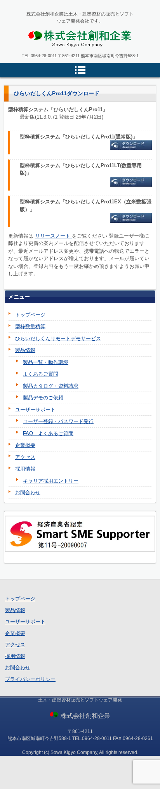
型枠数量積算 (30, 326)
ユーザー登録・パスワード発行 (58, 421)
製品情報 (25, 350)
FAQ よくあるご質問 (48, 433)
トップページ (30, 315)
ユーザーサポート (35, 410)
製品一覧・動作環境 (45, 362)
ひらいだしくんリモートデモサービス (58, 338)
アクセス (25, 457)
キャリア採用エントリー (50, 481)
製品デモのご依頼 (43, 398)
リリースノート (53, 236)
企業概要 (25, 445)
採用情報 (25, 469)
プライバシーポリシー (30, 679)
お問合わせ (27, 492)
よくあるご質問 (40, 374)
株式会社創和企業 (55, 54)
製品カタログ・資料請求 (50, 386)
